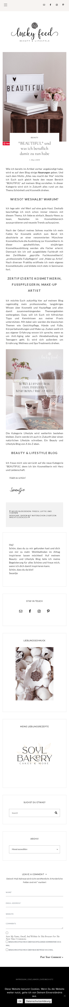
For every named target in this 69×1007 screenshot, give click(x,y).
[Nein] (64, 996)
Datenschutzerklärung (38, 1001)
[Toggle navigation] (6, 5)
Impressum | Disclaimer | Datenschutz (34, 979)
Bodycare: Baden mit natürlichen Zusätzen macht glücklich (32, 516)
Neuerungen (44, 172)
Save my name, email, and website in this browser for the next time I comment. (33, 937)
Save (8, 143)
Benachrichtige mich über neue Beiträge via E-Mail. (31, 950)
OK (20, 1001)
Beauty (34, 138)
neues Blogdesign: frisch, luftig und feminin (30, 512)
